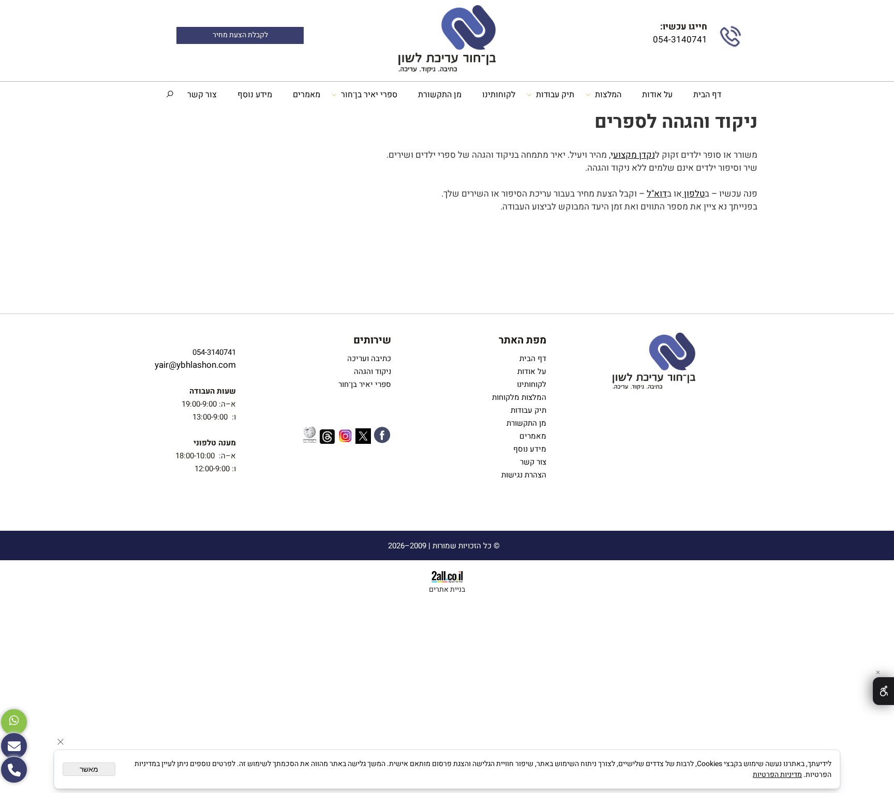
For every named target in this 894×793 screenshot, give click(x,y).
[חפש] (170, 95)
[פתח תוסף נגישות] (883, 691)
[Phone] (14, 770)
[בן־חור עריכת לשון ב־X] (363, 437)
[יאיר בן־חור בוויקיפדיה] (310, 436)
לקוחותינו (498, 94)
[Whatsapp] (14, 722)
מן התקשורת (439, 94)
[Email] (14, 746)
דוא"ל (657, 193)
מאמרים (306, 94)
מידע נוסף (254, 94)
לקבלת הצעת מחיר (240, 35)
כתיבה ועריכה (369, 358)
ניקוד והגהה (371, 371)
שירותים (372, 340)
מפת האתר (522, 340)
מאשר (89, 769)
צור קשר (202, 94)
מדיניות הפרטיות (777, 774)
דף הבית (707, 94)
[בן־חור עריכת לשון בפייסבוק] (382, 436)
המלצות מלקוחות (517, 397)
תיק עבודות (555, 94)
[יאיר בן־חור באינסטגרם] (345, 437)
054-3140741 (679, 39)
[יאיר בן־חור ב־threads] (327, 438)
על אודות (657, 94)
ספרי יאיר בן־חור (369, 94)
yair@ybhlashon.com (195, 364)
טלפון (694, 193)
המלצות (608, 94)
